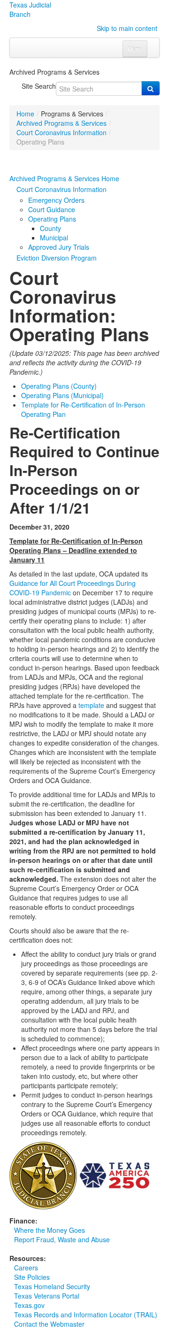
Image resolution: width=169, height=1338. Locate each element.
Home (25, 113)
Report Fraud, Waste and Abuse (62, 1239)
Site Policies (32, 1277)
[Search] (150, 88)
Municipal (54, 237)
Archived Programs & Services (61, 123)
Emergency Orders (56, 200)
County (50, 228)
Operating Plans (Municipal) (62, 395)
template (91, 705)
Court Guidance (51, 209)
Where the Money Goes (49, 1230)
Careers (26, 1267)
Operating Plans (52, 218)
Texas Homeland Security (52, 1286)
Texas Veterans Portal (46, 1295)
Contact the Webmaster (49, 1324)
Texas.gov (29, 1305)
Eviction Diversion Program (56, 257)
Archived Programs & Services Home (64, 178)
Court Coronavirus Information (61, 132)
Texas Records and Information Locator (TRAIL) (85, 1314)
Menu (135, 49)
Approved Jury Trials (58, 247)
